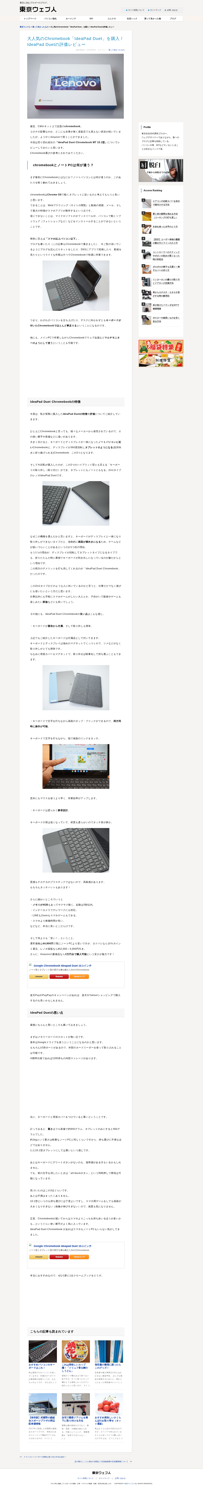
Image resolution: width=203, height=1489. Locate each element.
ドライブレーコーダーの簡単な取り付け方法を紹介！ (45, 1457)
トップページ (30, 18)
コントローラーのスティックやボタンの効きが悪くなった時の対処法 (166, 255)
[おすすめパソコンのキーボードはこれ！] (43, 1362)
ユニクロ (112, 18)
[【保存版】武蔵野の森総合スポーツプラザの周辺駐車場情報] (43, 1414)
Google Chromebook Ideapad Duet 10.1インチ (63, 965)
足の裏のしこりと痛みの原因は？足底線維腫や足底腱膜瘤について (101, 1461)
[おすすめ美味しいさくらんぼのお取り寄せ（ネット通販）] (109, 1414)
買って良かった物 (152, 18)
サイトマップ (155, 10)
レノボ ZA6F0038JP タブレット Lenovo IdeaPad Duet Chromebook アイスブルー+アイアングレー (59, 976)
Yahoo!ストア (79, 976)
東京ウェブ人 (129, 1483)
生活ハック (132, 18)
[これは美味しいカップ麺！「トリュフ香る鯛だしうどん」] (76, 1362)
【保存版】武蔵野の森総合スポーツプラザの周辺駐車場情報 (42, 1420)
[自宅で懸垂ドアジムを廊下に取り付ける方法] (76, 1414)
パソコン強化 (50, 18)
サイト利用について (136, 10)
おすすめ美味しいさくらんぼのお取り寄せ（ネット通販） (108, 1420)
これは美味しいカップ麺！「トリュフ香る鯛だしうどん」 (75, 1367)
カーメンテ (71, 18)
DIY (91, 18)
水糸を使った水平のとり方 (165, 226)
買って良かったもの (116, 50)
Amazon (38, 976)
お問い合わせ (172, 10)
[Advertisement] (76, 368)
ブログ (173, 18)
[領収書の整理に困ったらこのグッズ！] (109, 1362)
